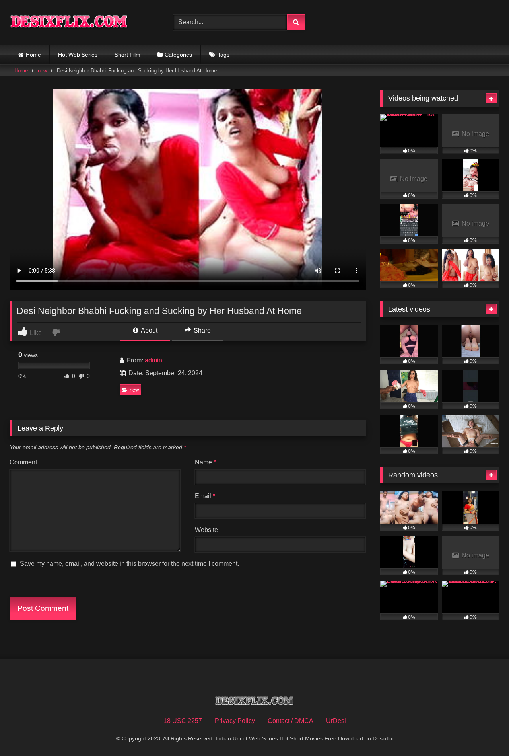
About (148, 330)
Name (205, 462)
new (42, 71)
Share (201, 330)
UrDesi (336, 720)
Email (205, 496)
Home (33, 54)
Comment (23, 462)
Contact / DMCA (290, 720)
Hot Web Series (77, 54)
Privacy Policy (235, 720)
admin (153, 360)
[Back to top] (484, 732)
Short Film (127, 54)
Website (206, 529)
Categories (178, 54)
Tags (223, 54)
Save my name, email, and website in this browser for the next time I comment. (129, 563)
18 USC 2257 (182, 720)
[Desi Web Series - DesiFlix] (69, 22)
